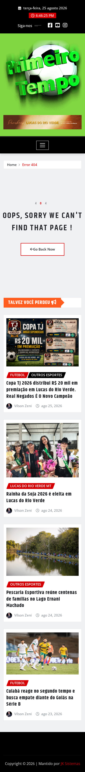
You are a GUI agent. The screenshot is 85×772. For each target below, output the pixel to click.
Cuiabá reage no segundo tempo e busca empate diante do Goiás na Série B (40, 697)
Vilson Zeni (23, 406)
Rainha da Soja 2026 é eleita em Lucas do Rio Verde (39, 497)
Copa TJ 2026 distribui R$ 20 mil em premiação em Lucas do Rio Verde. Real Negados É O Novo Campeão (42, 389)
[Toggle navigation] (42, 145)
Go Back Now (44, 249)
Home (12, 164)
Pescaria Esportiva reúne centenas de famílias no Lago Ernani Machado (41, 599)
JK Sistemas (70, 763)
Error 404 (29, 164)
